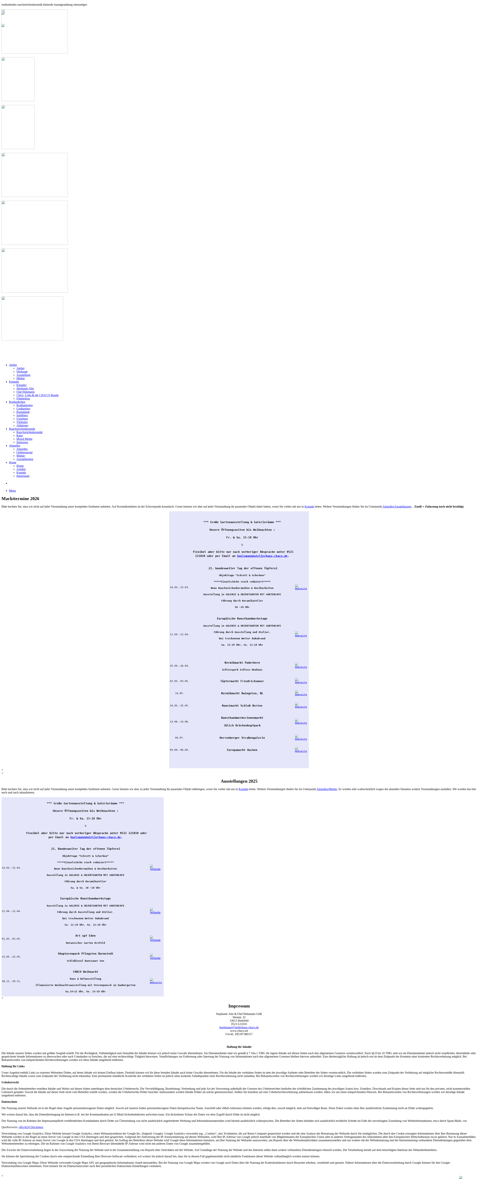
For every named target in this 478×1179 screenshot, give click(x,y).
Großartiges (23, 408)
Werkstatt (21, 371)
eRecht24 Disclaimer (31, 1127)
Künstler (14, 381)
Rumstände (23, 412)
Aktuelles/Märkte (327, 789)
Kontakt (21, 472)
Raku (19, 435)
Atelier (13, 364)
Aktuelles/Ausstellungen (397, 506)
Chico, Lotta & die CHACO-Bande (37, 395)
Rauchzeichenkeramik (22, 428)
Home (12, 462)
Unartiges (22, 418)
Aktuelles (14, 445)
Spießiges (22, 415)
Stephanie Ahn (25, 388)
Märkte (20, 378)
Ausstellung (23, 375)
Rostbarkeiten (17, 401)
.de (285, 556)
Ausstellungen (24, 459)
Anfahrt (21, 469)
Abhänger (22, 425)
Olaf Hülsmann (25, 391)
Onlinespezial (24, 452)
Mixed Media (24, 438)
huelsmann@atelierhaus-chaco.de (239, 1027)
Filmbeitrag (23, 398)
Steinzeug (22, 442)
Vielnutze (22, 422)
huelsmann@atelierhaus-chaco (260, 556)
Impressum (22, 475)
